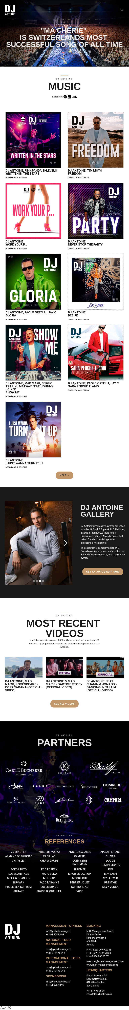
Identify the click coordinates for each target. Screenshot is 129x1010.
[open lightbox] (23, 667)
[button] (120, 10)
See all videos (64, 703)
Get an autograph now (102, 571)
